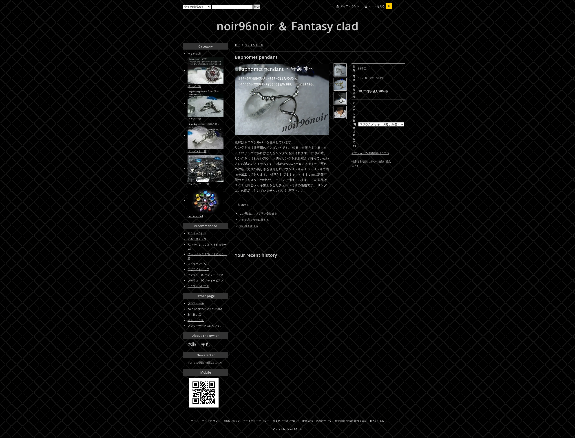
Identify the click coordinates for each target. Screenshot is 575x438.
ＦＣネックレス (197, 233)
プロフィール (196, 303)
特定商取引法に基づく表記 (351, 421)
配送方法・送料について (317, 421)
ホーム (195, 421)
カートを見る (379, 6)
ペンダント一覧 (254, 45)
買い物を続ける (248, 226)
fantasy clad (195, 216)
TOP (237, 45)
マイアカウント (350, 6)
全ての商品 (194, 54)
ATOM (381, 421)
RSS (372, 421)
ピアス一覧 (194, 119)
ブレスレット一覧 (198, 184)
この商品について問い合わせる (258, 213)
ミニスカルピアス (198, 286)
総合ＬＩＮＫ (196, 320)
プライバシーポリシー (256, 421)
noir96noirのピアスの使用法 (205, 309)
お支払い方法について (285, 421)
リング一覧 (194, 86)
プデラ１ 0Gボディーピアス (205, 275)
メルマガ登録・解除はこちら (205, 362)
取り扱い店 (194, 314)
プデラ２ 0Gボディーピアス (205, 280)
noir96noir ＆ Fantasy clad (287, 26)
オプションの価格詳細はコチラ (370, 153)
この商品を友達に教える (254, 220)
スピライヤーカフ (198, 269)
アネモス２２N (197, 239)
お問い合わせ (231, 421)
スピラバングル (197, 264)
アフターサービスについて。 (205, 326)
